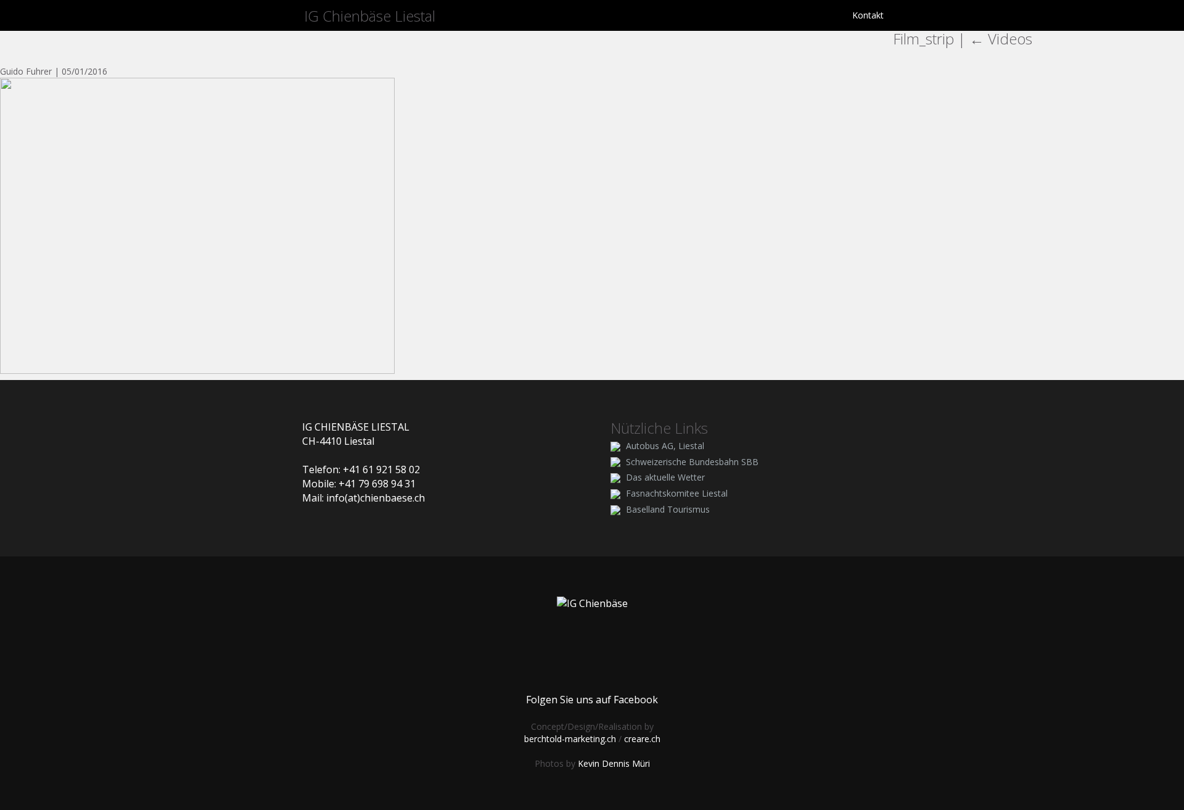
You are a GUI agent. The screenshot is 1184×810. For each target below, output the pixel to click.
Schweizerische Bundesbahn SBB (692, 462)
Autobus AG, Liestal (665, 446)
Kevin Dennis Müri (614, 763)
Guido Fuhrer (26, 71)
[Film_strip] (197, 225)
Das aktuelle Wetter (665, 477)
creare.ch (642, 739)
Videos (1000, 38)
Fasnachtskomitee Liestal (677, 493)
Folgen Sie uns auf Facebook (592, 699)
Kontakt (868, 15)
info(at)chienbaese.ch (375, 498)
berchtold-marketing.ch (570, 739)
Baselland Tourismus (668, 509)
